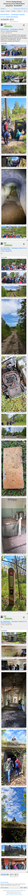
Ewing (5, 23)
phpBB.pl (19, 893)
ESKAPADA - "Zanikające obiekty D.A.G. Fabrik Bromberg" (12, 16)
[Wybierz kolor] (24, 11)
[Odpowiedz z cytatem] (24, 25)
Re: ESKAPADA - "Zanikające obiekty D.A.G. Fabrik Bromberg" (14, 248)
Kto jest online (4, 882)
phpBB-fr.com (19, 891)
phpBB (12, 890)
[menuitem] (4, 9)
